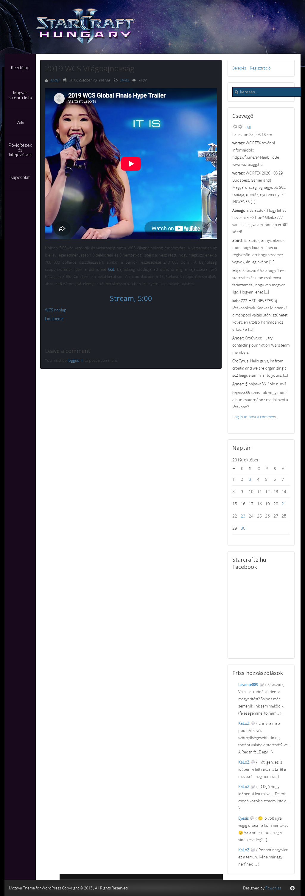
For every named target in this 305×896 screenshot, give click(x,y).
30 (243, 528)
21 (283, 503)
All (249, 127)
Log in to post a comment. (254, 416)
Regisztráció (260, 68)
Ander (55, 80)
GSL (111, 269)
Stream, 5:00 (131, 298)
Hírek (124, 80)
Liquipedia (54, 318)
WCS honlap (55, 310)
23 (243, 516)
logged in (76, 360)
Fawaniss (273, 888)
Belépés (239, 68)
